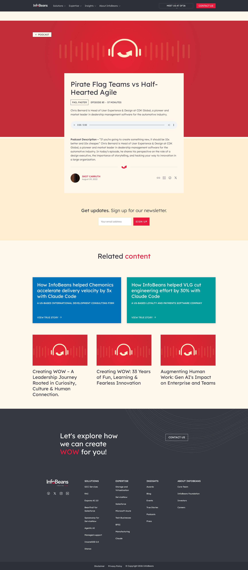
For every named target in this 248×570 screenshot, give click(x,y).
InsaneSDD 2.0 (92, 542)
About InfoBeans (108, 5)
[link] (65, 6)
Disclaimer (99, 566)
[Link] (60, 364)
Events (150, 500)
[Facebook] (48, 494)
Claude (119, 538)
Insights (89, 5)
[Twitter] (55, 494)
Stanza (88, 548)
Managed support (93, 535)
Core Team (183, 486)
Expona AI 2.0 (91, 500)
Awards (150, 486)
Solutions (58, 5)
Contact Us (206, 5)
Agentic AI (90, 528)
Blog (149, 493)
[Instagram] (61, 494)
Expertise (74, 5)
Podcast (43, 34)
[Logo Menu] (41, 6)
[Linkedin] (67, 494)
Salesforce (121, 504)
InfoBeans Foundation (188, 493)
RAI (86, 493)
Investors (182, 500)
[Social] (164, 178)
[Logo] (60, 483)
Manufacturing (123, 531)
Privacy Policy (115, 566)
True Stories (152, 507)
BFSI (118, 524)
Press (149, 521)
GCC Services (91, 486)
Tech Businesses (123, 517)
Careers (181, 507)
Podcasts (151, 514)
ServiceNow (121, 497)
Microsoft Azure (123, 511)
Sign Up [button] (141, 221)
